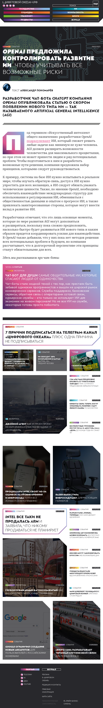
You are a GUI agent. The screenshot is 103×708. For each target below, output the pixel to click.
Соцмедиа (27, 12)
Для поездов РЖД (76, 652)
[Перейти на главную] (20, 2)
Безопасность (76, 12)
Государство (26, 9)
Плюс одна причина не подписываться (51, 337)
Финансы (74, 400)
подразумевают (38, 141)
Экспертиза (19, 271)
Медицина (74, 568)
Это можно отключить (17, 363)
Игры (58, 490)
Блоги (75, 16)
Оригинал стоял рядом (84, 594)
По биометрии (84, 406)
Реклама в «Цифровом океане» (48, 677)
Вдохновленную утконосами (84, 573)
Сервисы (7, 47)
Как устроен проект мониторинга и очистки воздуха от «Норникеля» (28, 427)
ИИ (75, 9)
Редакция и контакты (51, 685)
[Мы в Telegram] (4, 5)
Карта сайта (47, 696)
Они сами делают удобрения (82, 515)
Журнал (75, 20)
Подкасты (27, 20)
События (15, 47)
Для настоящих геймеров (76, 497)
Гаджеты (9, 486)
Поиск (73, 6)
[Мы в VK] (7, 5)
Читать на (13, 267)
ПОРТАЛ (30, 669)
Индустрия (75, 376)
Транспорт (27, 16)
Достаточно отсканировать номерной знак (84, 535)
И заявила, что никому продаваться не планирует (32, 523)
